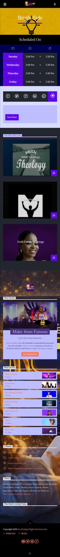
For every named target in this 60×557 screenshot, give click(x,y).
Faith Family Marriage (30, 241)
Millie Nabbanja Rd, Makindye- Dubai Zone (25, 468)
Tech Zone (9, 429)
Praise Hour (10, 383)
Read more (12, 117)
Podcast (10, 533)
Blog (24, 533)
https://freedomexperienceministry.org (23, 453)
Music (7, 420)
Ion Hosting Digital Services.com (32, 529)
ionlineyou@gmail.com (17, 463)
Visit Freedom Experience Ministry (17, 494)
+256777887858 (14, 458)
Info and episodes (30, 354)
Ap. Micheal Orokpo (13, 392)
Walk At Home (11, 374)
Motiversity (31, 199)
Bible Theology (30, 157)
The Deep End (11, 411)
